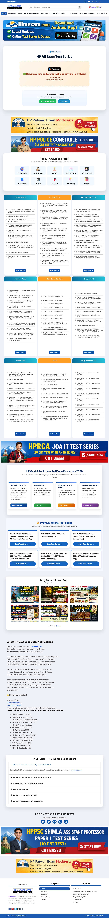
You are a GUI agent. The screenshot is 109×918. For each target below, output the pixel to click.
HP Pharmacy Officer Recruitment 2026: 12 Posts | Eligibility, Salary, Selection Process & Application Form (54, 243)
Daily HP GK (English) (79, 897)
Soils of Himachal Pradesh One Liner (87, 325)
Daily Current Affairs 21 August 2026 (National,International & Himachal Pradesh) (55, 323)
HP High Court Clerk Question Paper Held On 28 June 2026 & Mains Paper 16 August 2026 (21, 334)
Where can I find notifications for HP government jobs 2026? (32, 765)
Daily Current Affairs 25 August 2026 (53, 307)
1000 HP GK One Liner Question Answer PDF (89, 311)
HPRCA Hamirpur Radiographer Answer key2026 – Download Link (20, 393)
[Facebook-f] (10, 909)
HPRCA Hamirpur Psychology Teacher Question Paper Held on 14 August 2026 (20, 329)
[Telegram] (89, 1)
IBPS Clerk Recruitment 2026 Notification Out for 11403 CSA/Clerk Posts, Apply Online (89, 231)
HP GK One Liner (72, 13)
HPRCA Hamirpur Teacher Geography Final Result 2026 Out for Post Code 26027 (55, 401)
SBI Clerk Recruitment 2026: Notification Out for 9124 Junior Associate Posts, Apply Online (89, 220)
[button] (54, 765)
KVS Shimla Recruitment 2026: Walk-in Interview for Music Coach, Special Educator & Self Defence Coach (55, 255)
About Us (44, 891)
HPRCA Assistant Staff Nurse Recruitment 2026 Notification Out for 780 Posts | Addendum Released (55, 230)
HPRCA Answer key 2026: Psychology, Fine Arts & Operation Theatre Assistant (20, 415)
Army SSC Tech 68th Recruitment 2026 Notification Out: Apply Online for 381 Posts (88, 257)
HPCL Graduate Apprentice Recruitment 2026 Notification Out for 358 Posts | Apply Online (88, 251)
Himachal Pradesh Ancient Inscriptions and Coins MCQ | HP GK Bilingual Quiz (89, 303)
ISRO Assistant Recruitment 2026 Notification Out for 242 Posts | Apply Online (88, 241)
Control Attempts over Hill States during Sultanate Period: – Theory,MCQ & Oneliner (89, 321)
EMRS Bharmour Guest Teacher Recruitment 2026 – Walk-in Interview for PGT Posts (54, 249)
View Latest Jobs (17, 505)
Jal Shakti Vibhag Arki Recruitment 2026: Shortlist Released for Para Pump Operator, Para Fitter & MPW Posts (21, 374)
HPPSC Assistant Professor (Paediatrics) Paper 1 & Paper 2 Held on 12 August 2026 (20, 312)
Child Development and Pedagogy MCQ (85, 891)
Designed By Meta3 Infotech (94, 916)
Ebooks (86, 184)
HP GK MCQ (71, 184)
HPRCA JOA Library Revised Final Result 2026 (21, 388)
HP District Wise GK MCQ (86, 13)
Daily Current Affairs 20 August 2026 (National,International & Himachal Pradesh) (55, 328)
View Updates (63, 505)
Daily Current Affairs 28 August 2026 (18, 216)
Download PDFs (87, 505)
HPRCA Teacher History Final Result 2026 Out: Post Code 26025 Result (55, 380)
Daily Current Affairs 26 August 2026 (53, 303)
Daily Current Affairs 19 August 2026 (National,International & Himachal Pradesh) (55, 333)
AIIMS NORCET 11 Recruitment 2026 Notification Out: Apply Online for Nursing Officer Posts (89, 246)
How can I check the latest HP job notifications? (28, 783)
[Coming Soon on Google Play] (54, 69)
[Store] (21, 909)
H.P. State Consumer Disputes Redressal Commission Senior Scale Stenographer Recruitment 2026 (53, 237)
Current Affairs (87, 173)
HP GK (20, 13)
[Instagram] (99, 1)
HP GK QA (54, 184)
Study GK (38, 505)
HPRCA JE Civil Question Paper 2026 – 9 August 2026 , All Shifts (20, 339)
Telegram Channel (13, 703)
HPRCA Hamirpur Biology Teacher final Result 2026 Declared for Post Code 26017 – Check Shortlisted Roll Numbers (55, 418)
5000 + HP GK (77, 888)
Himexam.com (36, 646)
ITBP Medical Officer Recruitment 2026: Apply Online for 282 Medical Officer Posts (88, 226)
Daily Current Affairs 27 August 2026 (18, 242)
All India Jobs (54, 13)
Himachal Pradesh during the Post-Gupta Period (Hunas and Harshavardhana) (88, 336)
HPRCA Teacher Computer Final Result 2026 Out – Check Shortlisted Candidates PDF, (55, 375)
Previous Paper (70, 173)
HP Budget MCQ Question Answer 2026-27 (88, 307)
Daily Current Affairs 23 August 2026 (53, 315)
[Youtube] (92, 1)
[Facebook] (85, 1)
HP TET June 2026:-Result (16, 379)
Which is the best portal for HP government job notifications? (32, 777)
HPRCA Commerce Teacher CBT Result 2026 (21, 410)
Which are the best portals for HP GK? (25, 795)
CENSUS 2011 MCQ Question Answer (18, 252)
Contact (43, 899)
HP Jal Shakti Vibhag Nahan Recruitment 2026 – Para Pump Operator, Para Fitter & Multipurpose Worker (21, 211)
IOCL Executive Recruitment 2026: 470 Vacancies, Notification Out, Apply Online (87, 215)
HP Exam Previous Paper (31, 13)
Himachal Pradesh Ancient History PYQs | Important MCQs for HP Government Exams (89, 298)
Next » (58, 626)
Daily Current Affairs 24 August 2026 (53, 311)
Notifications (44, 13)
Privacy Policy (45, 897)
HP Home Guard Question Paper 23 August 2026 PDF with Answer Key (21, 301)
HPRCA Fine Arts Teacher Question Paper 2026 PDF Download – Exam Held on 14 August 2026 (22, 323)
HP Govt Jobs (12, 13)
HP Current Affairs (101, 13)
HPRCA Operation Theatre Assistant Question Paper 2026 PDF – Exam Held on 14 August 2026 (21, 318)
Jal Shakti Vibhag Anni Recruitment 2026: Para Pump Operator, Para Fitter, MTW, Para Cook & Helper (21, 247)
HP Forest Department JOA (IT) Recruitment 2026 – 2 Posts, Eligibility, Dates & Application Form (20, 237)
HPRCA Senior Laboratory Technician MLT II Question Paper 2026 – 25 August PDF (20, 226)
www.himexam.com (76, 770)
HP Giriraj (76, 902)
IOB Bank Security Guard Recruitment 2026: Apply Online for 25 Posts (88, 210)
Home (4, 13)
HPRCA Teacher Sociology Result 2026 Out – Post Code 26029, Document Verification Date (21, 420)
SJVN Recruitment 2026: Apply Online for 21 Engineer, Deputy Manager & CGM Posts (88, 236)
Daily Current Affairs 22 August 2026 (53, 319)
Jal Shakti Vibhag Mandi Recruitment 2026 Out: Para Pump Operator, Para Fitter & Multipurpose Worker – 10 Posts (55, 262)
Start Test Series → (23, 544)
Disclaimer (44, 894)
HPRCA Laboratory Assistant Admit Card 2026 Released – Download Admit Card (21, 406)
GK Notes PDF (77, 899)
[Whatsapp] (96, 1)
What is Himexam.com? (20, 789)
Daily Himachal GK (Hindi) (80, 894)
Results (63, 13)
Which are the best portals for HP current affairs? (28, 801)
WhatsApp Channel (14, 705)
